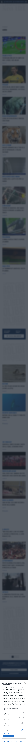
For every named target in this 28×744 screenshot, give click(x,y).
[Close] (25, 683)
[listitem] (14, 709)
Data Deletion (6, 741)
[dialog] (14, 712)
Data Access (14, 741)
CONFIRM (8, 736)
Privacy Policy (22, 741)
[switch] (22, 712)
